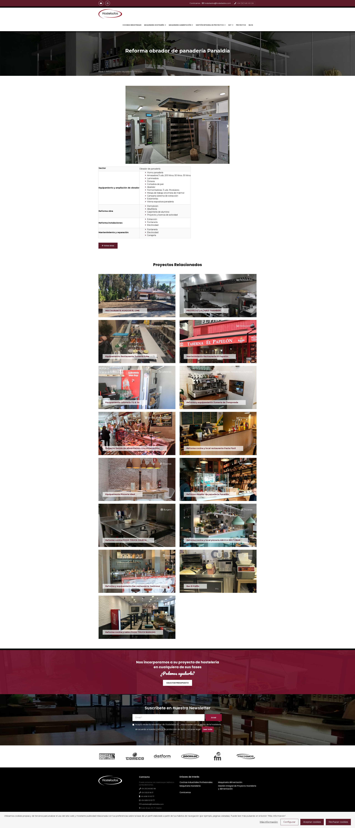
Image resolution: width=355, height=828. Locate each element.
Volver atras (108, 245)
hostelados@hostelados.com (217, 3)
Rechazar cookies (338, 822)
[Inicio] (110, 14)
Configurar (289, 822)
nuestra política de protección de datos (167, 729)
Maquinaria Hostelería (154, 25)
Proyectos (241, 25)
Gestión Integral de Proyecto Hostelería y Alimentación (237, 787)
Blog (251, 25)
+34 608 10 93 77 (147, 796)
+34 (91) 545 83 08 (245, 3)
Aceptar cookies (312, 822)
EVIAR (213, 717)
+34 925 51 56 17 (147, 792)
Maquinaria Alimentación (180, 25)
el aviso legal (194, 729)
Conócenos (185, 792)
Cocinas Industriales (132, 25)
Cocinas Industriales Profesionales (196, 782)
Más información (269, 822)
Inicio (100, 72)
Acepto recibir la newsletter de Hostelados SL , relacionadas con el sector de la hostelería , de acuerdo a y (178, 727)
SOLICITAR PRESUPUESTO (177, 683)
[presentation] (127, 125)
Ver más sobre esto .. (115, 310)
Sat (230, 25)
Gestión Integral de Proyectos (210, 25)
